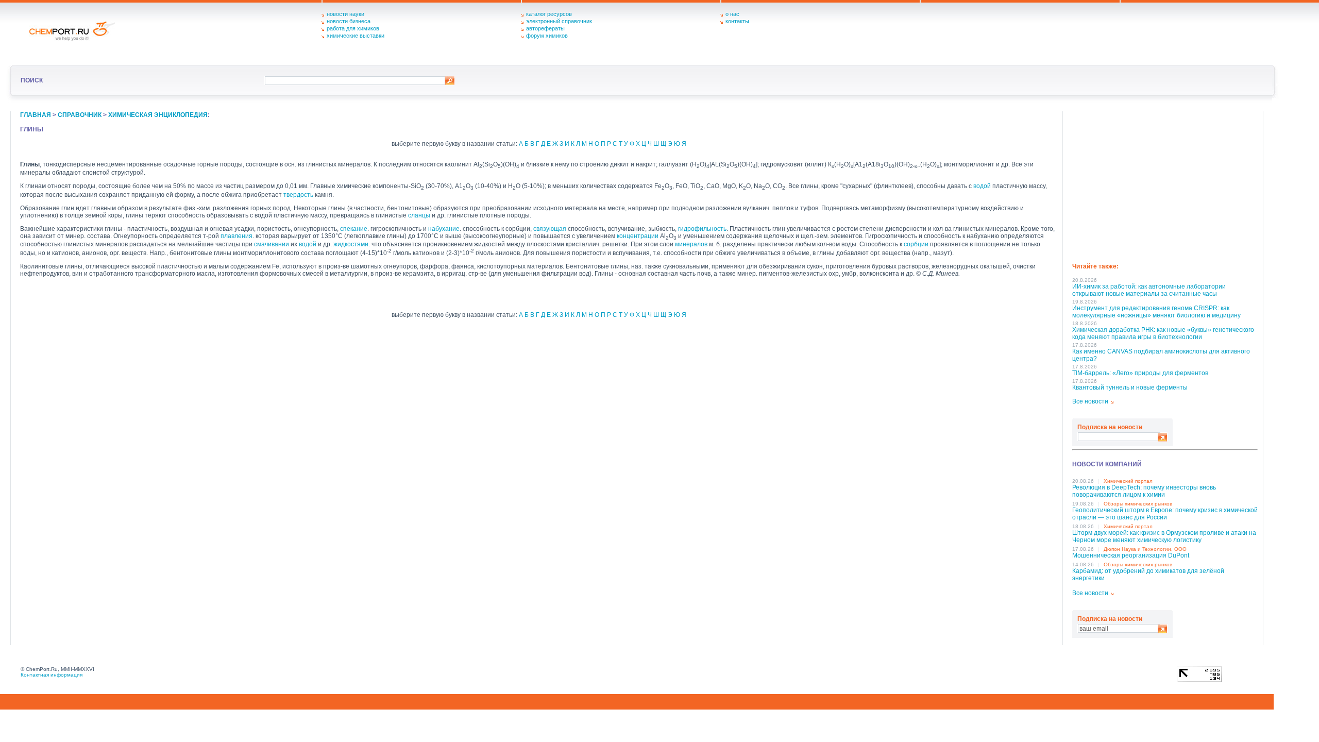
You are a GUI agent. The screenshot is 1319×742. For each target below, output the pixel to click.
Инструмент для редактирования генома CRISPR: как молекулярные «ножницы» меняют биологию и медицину (1156, 312)
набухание (444, 228)
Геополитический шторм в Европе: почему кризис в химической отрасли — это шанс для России (1165, 514)
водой (982, 186)
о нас (732, 14)
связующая (549, 228)
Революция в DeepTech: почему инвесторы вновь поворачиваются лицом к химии (1144, 491)
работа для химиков (353, 28)
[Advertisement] (1165, 183)
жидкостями (350, 244)
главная (35, 115)
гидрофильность (702, 228)
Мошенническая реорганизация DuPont (1130, 555)
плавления (236, 236)
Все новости (1090, 401)
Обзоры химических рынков (1138, 504)
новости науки (345, 14)
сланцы (419, 215)
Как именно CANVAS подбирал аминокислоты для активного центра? (1161, 355)
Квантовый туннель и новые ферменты (1130, 387)
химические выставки (355, 35)
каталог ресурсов (549, 14)
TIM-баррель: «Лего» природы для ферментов (1140, 373)
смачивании (271, 244)
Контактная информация (51, 675)
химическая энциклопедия (158, 115)
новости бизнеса (348, 21)
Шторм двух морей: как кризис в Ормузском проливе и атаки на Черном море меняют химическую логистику (1164, 536)
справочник (80, 115)
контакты (737, 21)
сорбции (916, 244)
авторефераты (545, 28)
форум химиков (547, 35)
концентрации (637, 236)
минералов (691, 244)
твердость (298, 194)
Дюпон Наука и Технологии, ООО (1145, 549)
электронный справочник (559, 21)
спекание (353, 228)
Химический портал (1128, 481)
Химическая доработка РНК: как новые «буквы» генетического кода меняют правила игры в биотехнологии (1163, 333)
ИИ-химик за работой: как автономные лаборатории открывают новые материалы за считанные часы (1149, 290)
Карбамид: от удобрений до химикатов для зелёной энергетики (1148, 574)
